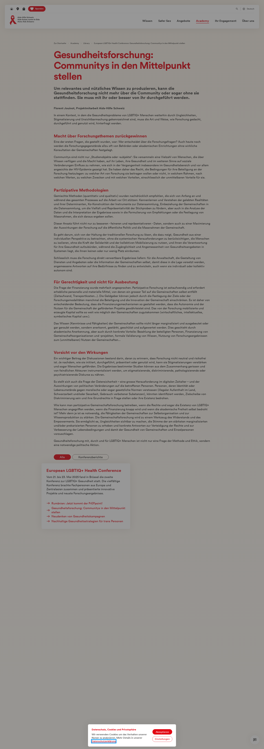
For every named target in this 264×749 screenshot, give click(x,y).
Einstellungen (162, 738)
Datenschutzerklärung (104, 741)
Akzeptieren (162, 731)
